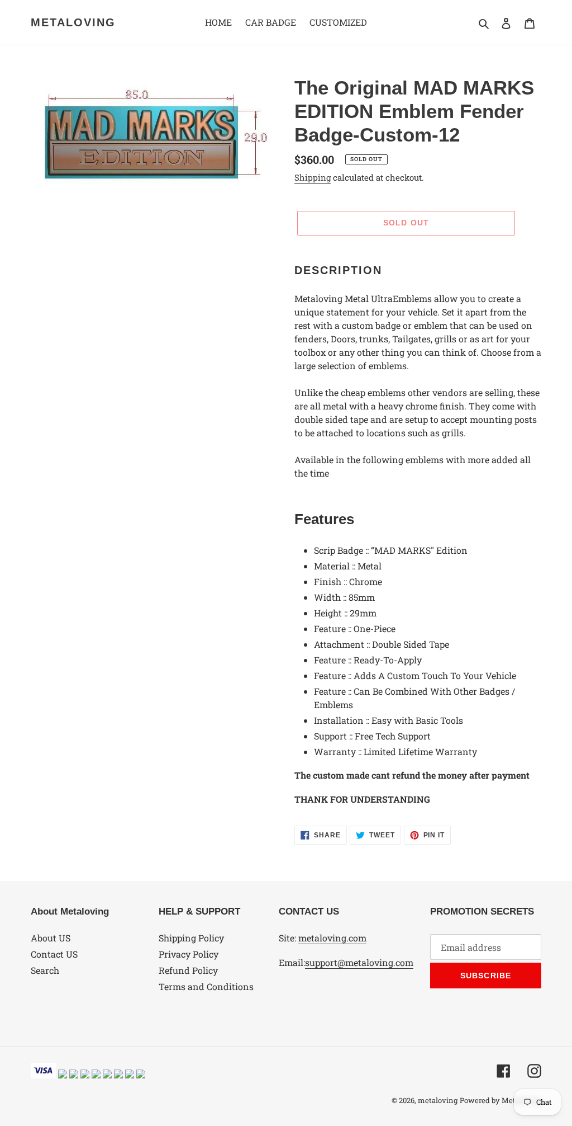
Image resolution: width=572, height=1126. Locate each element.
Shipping (312, 177)
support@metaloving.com (359, 962)
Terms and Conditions (206, 986)
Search (45, 970)
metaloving (73, 22)
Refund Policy (188, 970)
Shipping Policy (191, 938)
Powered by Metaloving (500, 1100)
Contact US (54, 954)
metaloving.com (332, 938)
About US (50, 938)
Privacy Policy (188, 954)
